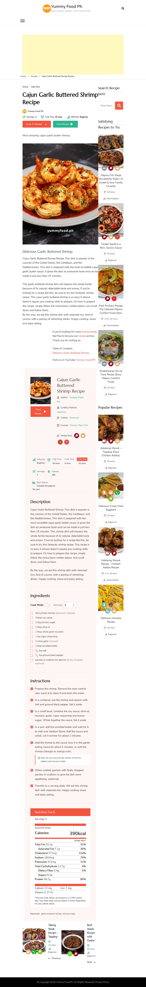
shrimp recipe (89, 331)
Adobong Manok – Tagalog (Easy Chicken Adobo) (110, 451)
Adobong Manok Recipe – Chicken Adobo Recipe (110, 564)
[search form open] (123, 8)
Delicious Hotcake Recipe (111, 619)
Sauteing (61, 412)
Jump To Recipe (34, 124)
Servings (57, 605)
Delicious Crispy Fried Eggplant (111, 507)
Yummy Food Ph (66, 6)
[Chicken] (104, 441)
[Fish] (104, 168)
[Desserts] (110, 604)
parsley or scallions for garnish (59, 661)
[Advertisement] (73, 54)
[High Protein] (76, 435)
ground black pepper (49, 655)
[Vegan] (117, 492)
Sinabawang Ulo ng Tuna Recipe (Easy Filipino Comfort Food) (111, 376)
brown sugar (45, 622)
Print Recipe (63, 124)
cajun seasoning (46, 636)
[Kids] (107, 611)
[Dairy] (104, 604)
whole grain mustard (49, 631)
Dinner (25, 86)
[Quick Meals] (83, 435)
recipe (82, 336)
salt (40, 650)
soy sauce (43, 617)
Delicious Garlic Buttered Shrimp (70, 353)
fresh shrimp (55, 613)
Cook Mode (36, 605)
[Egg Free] (104, 492)
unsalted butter (46, 645)
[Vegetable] (110, 498)
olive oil (42, 627)
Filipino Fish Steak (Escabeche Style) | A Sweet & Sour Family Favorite (111, 181)
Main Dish (35, 86)
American (74, 417)
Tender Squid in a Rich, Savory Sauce (111, 245)
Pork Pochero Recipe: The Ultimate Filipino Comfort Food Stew (111, 309)
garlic (46, 641)
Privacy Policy (102, 982)
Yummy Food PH (86, 360)
